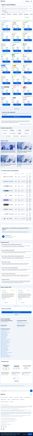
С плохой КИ (15, 14)
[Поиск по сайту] (23, 1)
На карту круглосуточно (20, 326)
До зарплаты (9, 14)
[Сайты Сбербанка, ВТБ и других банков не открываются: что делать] (27, 367)
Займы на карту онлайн (4, 347)
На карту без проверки (4, 337)
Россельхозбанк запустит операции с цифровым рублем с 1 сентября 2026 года (8, 165)
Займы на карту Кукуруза (4, 350)
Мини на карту (3, 326)
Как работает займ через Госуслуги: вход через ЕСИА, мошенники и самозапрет (5, 373)
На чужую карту (3, 338)
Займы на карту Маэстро (4, 348)
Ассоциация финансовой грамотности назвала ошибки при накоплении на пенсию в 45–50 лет (8, 152)
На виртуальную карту (4, 333)
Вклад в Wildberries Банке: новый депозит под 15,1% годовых (24, 165)
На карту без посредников (4, 330)
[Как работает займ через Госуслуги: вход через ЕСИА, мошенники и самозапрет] (6, 367)
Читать (31, 8)
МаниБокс (11, 195)
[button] (1, 29)
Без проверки (26, 14)
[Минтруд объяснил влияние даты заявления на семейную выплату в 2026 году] (24, 146)
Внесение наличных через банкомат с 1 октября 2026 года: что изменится (16, 373)
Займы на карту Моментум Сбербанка (6, 352)
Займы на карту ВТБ (4, 353)
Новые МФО (3, 14)
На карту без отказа (3, 336)
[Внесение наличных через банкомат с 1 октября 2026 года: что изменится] (16, 367)
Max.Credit (11, 190)
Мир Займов (11, 181)
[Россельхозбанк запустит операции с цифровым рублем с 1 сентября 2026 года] (8, 159)
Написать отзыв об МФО (16, 312)
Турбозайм (11, 209)
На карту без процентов (4, 334)
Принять (30, 434)
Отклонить (24, 434)
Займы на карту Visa (4, 351)
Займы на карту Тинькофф (4, 354)
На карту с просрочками (4, 335)
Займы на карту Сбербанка (5, 349)
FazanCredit (11, 176)
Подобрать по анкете (16, 116)
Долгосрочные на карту (4, 321)
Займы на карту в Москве (4, 340)
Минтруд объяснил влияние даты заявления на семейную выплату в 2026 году (24, 152)
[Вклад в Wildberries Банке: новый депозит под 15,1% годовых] (24, 159)
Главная (2, 385)
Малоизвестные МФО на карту (5, 356)
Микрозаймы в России (7, 385)
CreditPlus (10, 218)
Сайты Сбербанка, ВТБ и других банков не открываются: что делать (26, 373)
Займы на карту (13, 385)
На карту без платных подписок (5, 332)
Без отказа (20, 14)
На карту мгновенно (3, 331)
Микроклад (11, 204)
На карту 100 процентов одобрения (6, 339)
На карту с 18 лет (19, 321)
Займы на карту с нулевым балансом (6, 355)
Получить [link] (6, 29)
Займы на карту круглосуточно (5, 346)
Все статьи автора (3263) (9, 237)
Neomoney (11, 186)
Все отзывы (16, 314)
